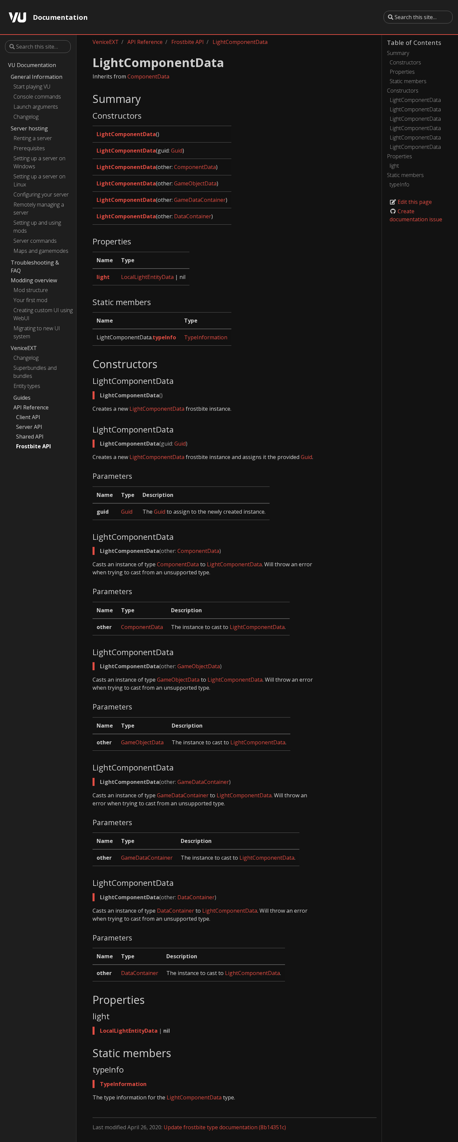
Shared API (30, 436)
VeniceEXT (24, 348)
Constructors (405, 62)
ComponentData (148, 76)
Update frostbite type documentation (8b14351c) (225, 1127)
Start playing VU (31, 86)
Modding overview (34, 280)
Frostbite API (33, 446)
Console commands (37, 96)
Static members (408, 81)
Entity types (26, 386)
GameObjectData (195, 183)
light (394, 165)
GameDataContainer (200, 200)
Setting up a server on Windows (39, 162)
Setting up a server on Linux (39, 180)
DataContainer (192, 216)
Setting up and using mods (37, 226)
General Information (36, 76)
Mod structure (30, 290)
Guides (22, 397)
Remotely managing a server (38, 208)
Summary (398, 53)
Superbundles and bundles (35, 372)
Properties (402, 71)
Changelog (26, 116)
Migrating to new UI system (36, 332)
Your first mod (30, 300)
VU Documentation (32, 65)
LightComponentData (415, 100)
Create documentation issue (416, 215)
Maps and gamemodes (40, 250)
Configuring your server (41, 194)
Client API (28, 417)
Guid (176, 150)
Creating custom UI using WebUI (43, 314)
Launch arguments (35, 106)
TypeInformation (205, 337)
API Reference (31, 407)
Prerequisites (29, 148)
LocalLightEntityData (147, 277)
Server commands (35, 240)
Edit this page (414, 202)
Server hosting (29, 128)
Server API (29, 427)
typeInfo (399, 184)
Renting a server (32, 138)
